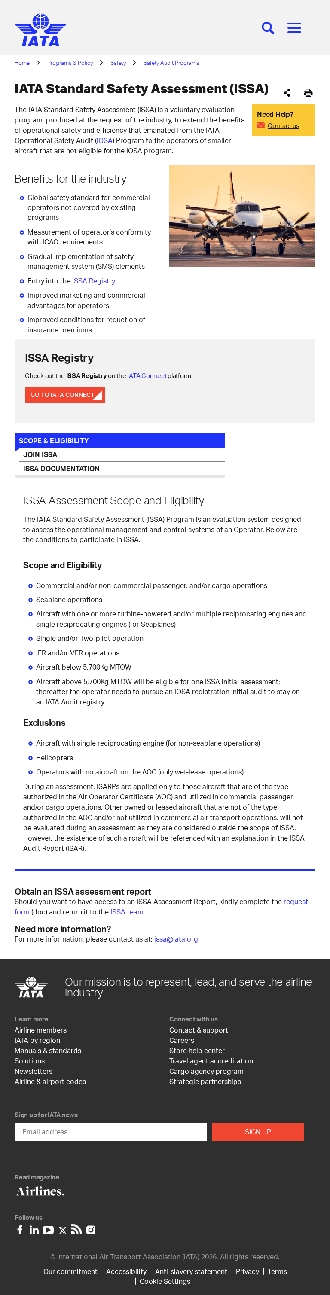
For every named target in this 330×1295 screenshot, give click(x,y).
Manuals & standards (48, 1050)
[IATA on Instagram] (91, 1228)
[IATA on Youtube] (48, 1228)
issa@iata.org (176, 938)
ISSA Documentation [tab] (61, 468)
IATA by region (37, 1040)
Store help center (197, 1050)
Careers (181, 1040)
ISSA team (127, 911)
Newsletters (33, 1071)
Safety (118, 62)
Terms (277, 1271)
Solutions (30, 1060)
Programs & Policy (70, 62)
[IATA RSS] (76, 1228)
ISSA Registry (93, 280)
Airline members (41, 1029)
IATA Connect (146, 375)
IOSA (105, 140)
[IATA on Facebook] (20, 1228)
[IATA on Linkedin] (34, 1228)
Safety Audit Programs (171, 62)
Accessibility (126, 1271)
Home (22, 62)
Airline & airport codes (50, 1081)
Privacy (247, 1271)
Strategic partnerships (205, 1081)
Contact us (283, 125)
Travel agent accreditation (211, 1060)
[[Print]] (308, 93)
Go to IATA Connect (63, 394)
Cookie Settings (165, 1281)
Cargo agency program (206, 1071)
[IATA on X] (62, 1228)
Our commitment (70, 1271)
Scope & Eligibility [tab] (54, 440)
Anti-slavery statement (191, 1271)
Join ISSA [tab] (40, 454)
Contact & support (198, 1029)
